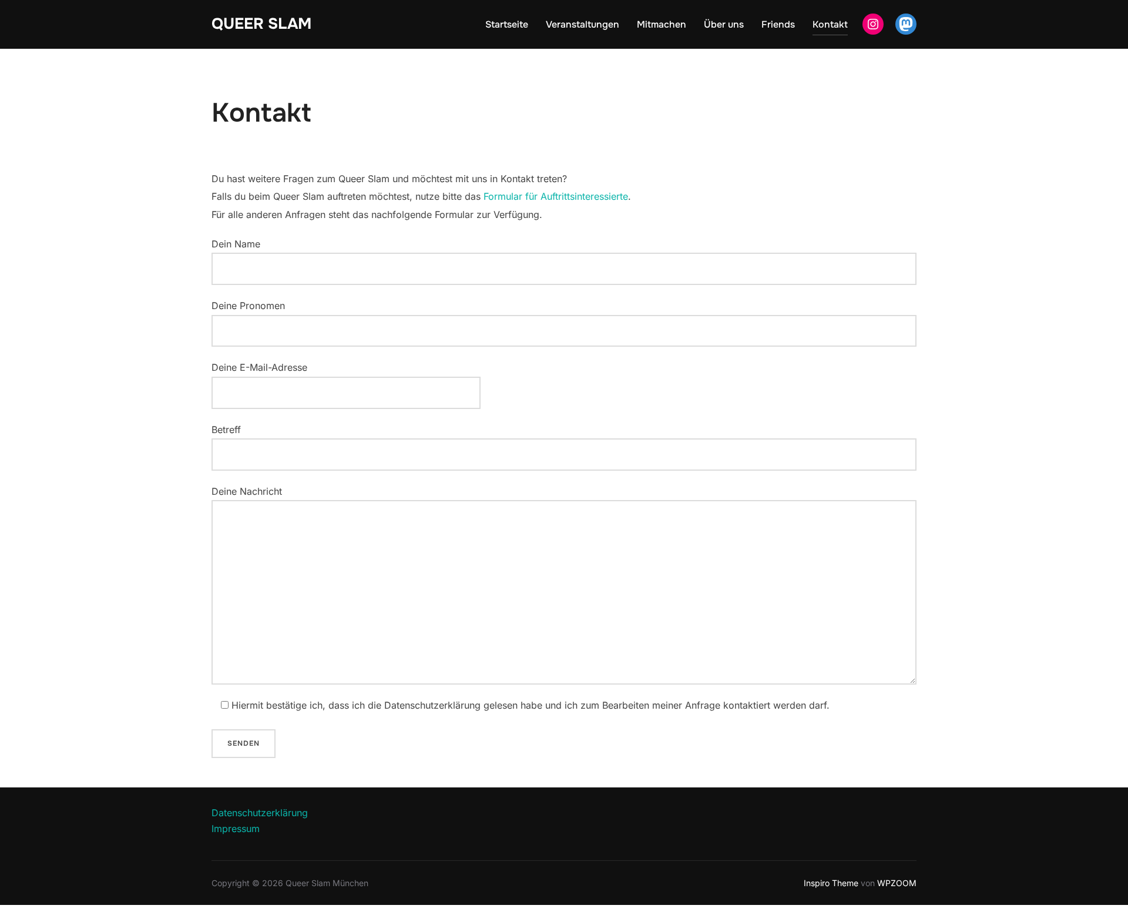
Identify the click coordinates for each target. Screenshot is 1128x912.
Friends (778, 24)
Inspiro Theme (831, 883)
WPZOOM (896, 883)
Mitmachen (661, 24)
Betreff (226, 429)
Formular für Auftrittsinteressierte (556, 196)
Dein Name (236, 244)
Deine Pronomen (248, 305)
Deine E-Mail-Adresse (259, 367)
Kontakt (830, 24)
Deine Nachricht (247, 491)
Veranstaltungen (582, 24)
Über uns (724, 24)
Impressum (236, 828)
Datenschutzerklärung (260, 813)
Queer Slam (261, 23)
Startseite (506, 24)
